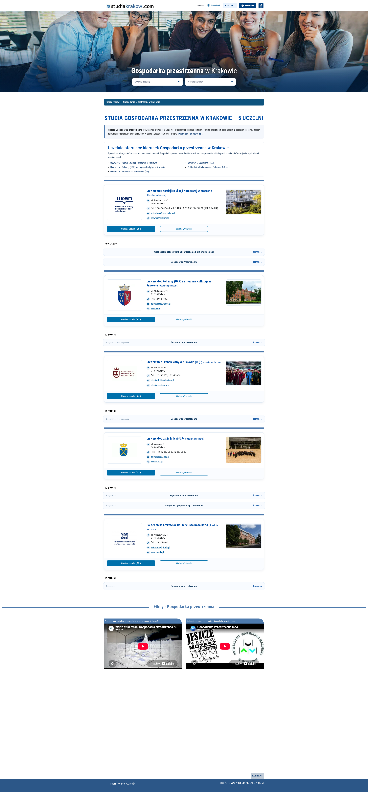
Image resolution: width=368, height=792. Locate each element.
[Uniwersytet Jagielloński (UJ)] (124, 450)
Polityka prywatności (123, 783)
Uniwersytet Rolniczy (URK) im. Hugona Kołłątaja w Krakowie (137, 167)
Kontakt (230, 5)
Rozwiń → (257, 251)
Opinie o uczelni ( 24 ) (131, 396)
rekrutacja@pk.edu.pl (160, 547)
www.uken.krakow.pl (160, 218)
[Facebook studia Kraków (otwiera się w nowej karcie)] (261, 5)
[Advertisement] (184, 45)
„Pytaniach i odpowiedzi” (190, 133)
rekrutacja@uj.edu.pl (160, 457)
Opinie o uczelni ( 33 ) (131, 472)
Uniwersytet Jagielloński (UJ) (201, 163)
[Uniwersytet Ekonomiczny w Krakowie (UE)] (124, 373)
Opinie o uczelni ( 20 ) (131, 229)
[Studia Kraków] (130, 6)
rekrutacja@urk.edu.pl (160, 303)
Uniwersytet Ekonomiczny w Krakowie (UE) (129, 171)
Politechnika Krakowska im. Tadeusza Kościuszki (209, 167)
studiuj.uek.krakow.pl (160, 385)
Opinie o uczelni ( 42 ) (131, 319)
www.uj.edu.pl (157, 461)
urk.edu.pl (155, 308)
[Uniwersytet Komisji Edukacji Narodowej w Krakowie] (124, 204)
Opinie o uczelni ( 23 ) (131, 563)
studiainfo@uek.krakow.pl (162, 380)
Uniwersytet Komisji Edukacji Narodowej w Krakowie (133, 163)
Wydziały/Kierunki (184, 229)
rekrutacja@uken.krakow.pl (163, 213)
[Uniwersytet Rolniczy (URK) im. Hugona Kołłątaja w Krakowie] (124, 294)
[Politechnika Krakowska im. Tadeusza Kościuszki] (124, 538)
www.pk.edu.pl (157, 552)
